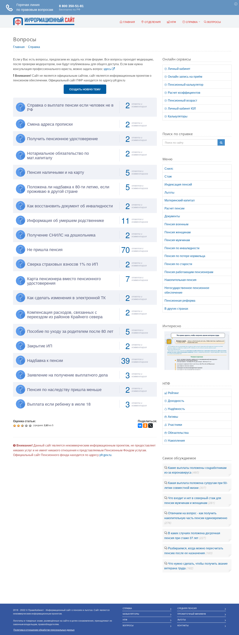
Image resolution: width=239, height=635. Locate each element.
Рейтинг (173, 393)
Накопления (176, 440)
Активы (172, 416)
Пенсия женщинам (177, 232)
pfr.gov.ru (105, 455)
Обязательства (178, 432)
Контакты (183, 625)
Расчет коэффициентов (183, 92)
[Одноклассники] (145, 425)
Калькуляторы (177, 116)
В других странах (176, 308)
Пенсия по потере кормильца (184, 256)
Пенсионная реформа (179, 300)
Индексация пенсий (178, 184)
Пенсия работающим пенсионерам (188, 272)
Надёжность (176, 409)
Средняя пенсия (187, 608)
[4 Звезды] (27, 425)
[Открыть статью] (197, 350)
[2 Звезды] (19, 425)
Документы (172, 216)
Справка (191, 22)
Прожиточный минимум (191, 613)
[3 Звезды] (23, 425)
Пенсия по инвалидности (181, 248)
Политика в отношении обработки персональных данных (44, 629)
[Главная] (44, 21)
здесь (107, 69)
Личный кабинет (178, 68)
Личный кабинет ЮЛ (181, 108)
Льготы (169, 192)
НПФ (125, 619)
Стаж (168, 176)
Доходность (175, 401)
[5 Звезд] (31, 425)
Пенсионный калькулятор (185, 84)
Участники (174, 424)
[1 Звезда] (15, 425)
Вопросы (128, 625)
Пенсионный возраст (182, 100)
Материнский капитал (179, 200)
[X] (150, 425)
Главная (19, 47)
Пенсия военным (176, 224)
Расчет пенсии (174, 208)
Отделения (152, 22)
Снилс (168, 168)
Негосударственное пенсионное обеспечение (186, 290)
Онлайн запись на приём (184, 76)
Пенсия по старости (178, 264)
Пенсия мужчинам (177, 240)
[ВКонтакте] (140, 425)
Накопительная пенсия (180, 280)
